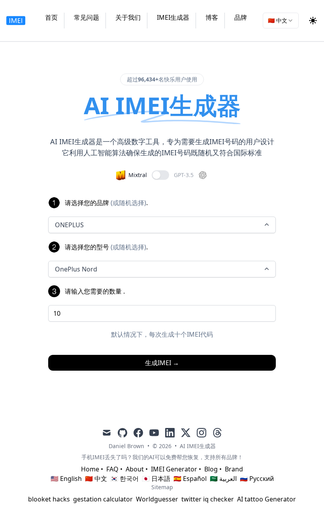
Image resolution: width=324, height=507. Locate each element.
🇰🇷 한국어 (124, 478)
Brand (234, 469)
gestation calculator (103, 499)
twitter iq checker (207, 499)
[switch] (160, 175)
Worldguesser (157, 499)
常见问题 (86, 17)
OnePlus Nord (76, 269)
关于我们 (128, 17)
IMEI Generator (174, 469)
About (135, 469)
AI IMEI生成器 (198, 446)
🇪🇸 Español (190, 478)
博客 (211, 17)
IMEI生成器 (173, 17)
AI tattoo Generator (266, 499)
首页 (51, 17)
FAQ (112, 469)
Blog (211, 469)
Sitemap (162, 487)
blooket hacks (49, 499)
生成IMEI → (162, 362)
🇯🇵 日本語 (156, 478)
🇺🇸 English (66, 478)
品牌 (240, 17)
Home (90, 469)
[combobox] (281, 20)
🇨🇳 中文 (96, 478)
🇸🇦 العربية (223, 478)
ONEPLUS (69, 225)
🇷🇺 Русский (257, 478)
